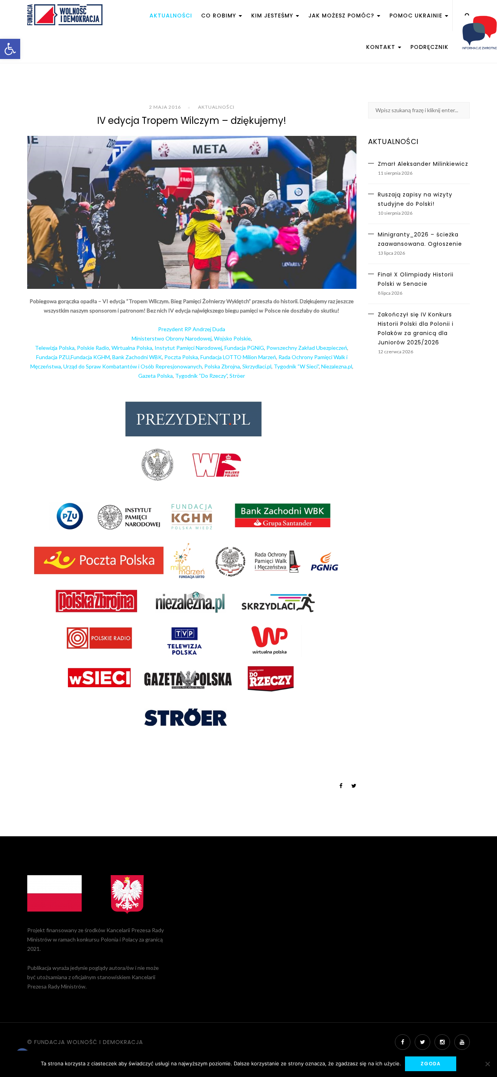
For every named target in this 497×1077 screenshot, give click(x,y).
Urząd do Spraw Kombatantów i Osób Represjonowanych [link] (132, 366)
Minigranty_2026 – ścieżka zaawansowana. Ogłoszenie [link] (420, 239)
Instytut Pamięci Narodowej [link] (188, 347)
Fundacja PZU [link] (53, 357)
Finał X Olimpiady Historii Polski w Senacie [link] (416, 279)
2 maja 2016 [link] (165, 107)
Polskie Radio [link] (93, 347)
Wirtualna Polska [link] (131, 347)
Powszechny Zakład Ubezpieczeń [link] (306, 347)
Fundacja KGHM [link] (90, 357)
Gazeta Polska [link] (155, 375)
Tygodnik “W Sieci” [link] (296, 366)
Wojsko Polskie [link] (232, 338)
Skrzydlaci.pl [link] (256, 366)
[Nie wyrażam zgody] (487, 1064)
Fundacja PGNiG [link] (244, 347)
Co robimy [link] (219, 15)
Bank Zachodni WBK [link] (137, 357)
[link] (10, 49)
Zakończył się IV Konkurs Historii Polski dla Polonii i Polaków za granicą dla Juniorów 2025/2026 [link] (416, 328)
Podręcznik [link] (429, 47)
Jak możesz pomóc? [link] (342, 15)
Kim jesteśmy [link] (273, 15)
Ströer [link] (237, 375)
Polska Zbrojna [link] (222, 366)
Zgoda (431, 1063)
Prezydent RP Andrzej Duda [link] (191, 329)
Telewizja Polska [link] (55, 347)
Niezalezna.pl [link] (336, 366)
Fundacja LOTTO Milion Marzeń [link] (238, 357)
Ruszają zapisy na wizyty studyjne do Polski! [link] (415, 199)
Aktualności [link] (170, 15)
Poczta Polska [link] (181, 357)
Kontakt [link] (381, 47)
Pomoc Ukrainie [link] (416, 15)
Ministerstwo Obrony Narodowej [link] (172, 338)
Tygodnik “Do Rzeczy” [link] (201, 375)
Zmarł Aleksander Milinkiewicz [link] (423, 164)
